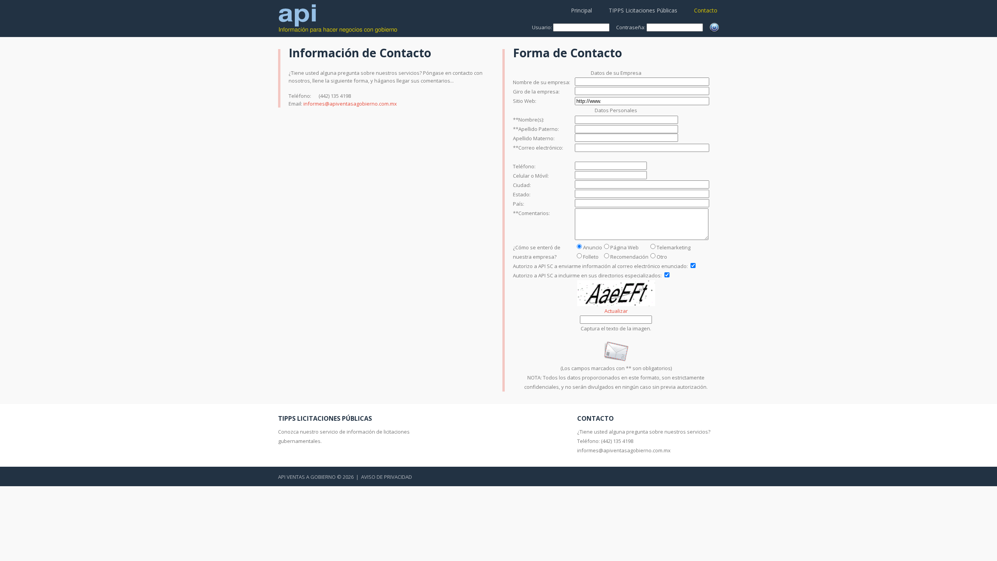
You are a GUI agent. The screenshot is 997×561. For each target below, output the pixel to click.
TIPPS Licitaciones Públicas (643, 10)
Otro (662, 256)
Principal (581, 10)
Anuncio (592, 247)
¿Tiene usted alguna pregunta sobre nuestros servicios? (643, 431)
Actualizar (616, 310)
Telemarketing (674, 247)
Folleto (591, 256)
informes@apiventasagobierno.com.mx (350, 103)
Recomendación (629, 256)
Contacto (705, 10)
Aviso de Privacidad (386, 476)
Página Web (624, 247)
